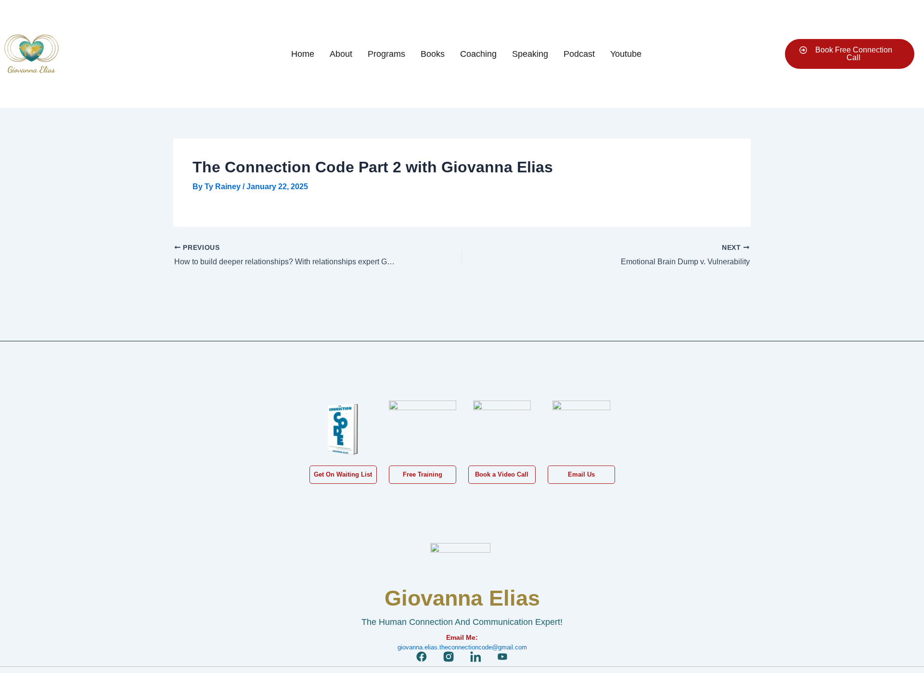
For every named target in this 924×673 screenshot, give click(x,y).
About (341, 54)
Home (302, 54)
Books (433, 54)
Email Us (581, 474)
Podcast (579, 54)
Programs (386, 54)
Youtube (626, 54)
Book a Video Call (501, 474)
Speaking (530, 54)
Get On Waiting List (343, 474)
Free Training (422, 474)
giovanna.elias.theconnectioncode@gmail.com (462, 647)
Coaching (478, 54)
